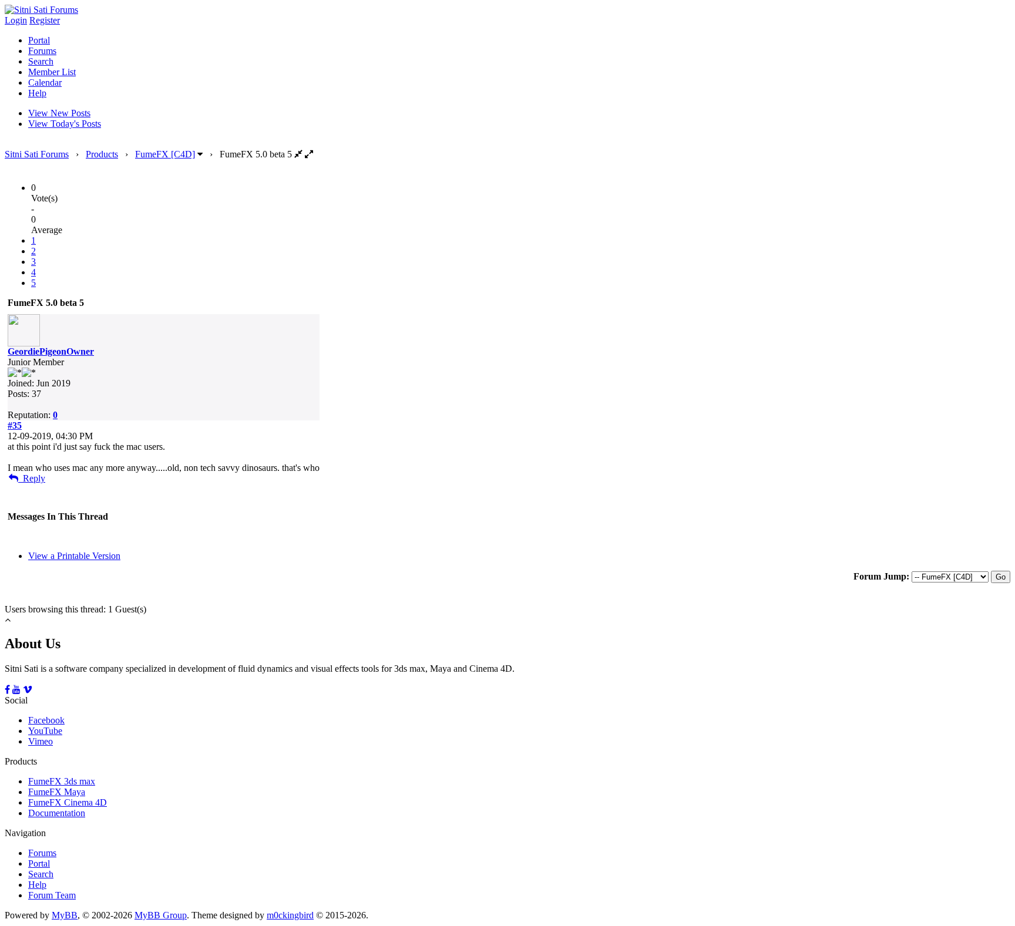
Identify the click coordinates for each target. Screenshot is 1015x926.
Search (40, 61)
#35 (15, 425)
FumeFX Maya (56, 792)
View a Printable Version (74, 556)
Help (37, 93)
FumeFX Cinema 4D (67, 802)
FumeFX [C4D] (165, 154)
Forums (42, 51)
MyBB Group (161, 915)
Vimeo (40, 741)
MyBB (65, 915)
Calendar (45, 82)
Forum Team (52, 895)
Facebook (46, 720)
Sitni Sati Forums (37, 154)
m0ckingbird (290, 915)
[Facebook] (7, 690)
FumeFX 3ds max (61, 781)
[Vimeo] (27, 690)
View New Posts (59, 113)
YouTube (45, 731)
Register (44, 20)
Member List (52, 72)
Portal (39, 40)
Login (16, 20)
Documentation (56, 813)
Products (102, 154)
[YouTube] (16, 690)
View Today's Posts (64, 124)
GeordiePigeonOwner (51, 351)
